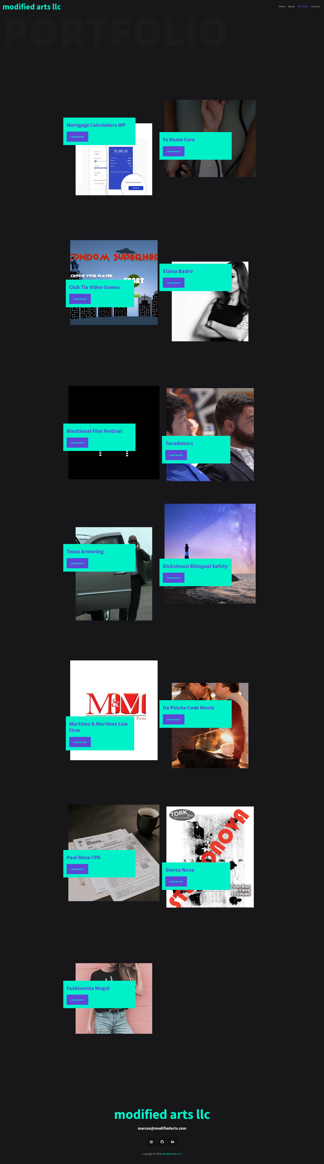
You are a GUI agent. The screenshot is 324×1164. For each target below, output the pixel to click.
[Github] (162, 1142)
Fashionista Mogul (88, 988)
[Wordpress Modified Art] (151, 1142)
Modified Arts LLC (32, 6)
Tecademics (179, 443)
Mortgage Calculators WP (96, 125)
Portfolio (303, 6)
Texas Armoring (85, 551)
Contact (315, 6)
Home (282, 6)
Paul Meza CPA (83, 857)
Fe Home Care (179, 139)
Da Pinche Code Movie (188, 707)
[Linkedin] (172, 1142)
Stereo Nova (179, 869)
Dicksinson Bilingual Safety (195, 566)
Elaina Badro (178, 271)
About (291, 6)
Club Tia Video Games (94, 287)
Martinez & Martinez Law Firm (98, 727)
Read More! (77, 136)
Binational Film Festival (94, 431)
